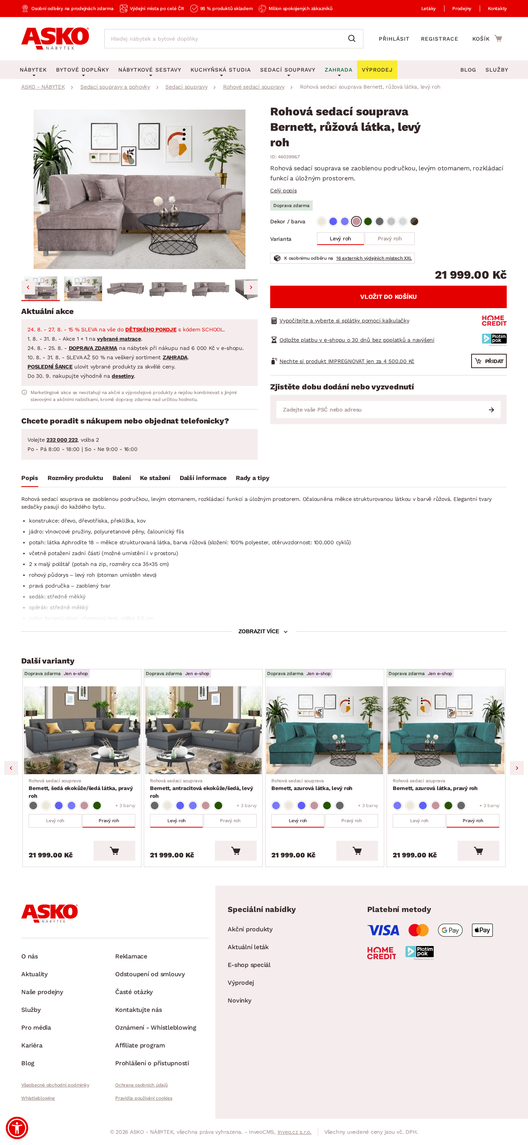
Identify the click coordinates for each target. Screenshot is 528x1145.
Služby (496, 70)
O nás (29, 956)
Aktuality (34, 974)
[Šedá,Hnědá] (414, 221)
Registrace (439, 39)
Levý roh (340, 238)
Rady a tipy (252, 478)
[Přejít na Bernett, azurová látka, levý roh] (325, 730)
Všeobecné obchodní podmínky (55, 1085)
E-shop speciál (249, 964)
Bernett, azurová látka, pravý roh (435, 784)
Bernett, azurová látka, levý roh (312, 784)
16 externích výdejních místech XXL (374, 258)
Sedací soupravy (287, 70)
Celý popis (283, 190)
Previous (11, 768)
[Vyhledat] (353, 38)
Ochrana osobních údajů (141, 1085)
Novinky (239, 1000)
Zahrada (339, 70)
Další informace (203, 478)
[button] (40, 288)
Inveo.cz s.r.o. (295, 1132)
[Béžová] (321, 221)
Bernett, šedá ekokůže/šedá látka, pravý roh (81, 788)
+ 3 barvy (125, 805)
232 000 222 (61, 440)
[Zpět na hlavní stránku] (55, 38)
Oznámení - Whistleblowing (155, 1027)
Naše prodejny (42, 992)
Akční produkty (250, 929)
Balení (121, 478)
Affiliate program (140, 1045)
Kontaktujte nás (138, 1009)
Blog (468, 70)
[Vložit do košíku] (114, 851)
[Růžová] (356, 221)
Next (517, 768)
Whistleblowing (38, 1098)
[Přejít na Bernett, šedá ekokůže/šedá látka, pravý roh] (82, 730)
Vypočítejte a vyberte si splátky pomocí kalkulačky (344, 320)
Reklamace (131, 956)
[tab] (29, 479)
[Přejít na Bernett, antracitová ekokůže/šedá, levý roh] (203, 730)
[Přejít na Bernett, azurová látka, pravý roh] (446, 730)
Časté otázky (134, 992)
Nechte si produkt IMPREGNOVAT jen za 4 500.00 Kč (346, 361)
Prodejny (461, 8)
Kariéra (31, 1045)
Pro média (36, 1027)
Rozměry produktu (75, 478)
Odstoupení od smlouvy (150, 974)
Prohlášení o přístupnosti (152, 1063)
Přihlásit (394, 39)
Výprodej (241, 982)
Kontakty (497, 8)
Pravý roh (390, 238)
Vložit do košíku (388, 296)
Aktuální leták (248, 947)
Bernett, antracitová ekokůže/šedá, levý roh (201, 788)
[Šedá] (379, 221)
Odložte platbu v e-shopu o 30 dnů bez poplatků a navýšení (356, 340)
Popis (29, 478)
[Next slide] (251, 288)
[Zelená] (368, 221)
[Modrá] (333, 221)
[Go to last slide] (28, 288)
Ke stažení (155, 478)
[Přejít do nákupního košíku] (487, 38)
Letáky (428, 8)
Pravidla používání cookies (143, 1098)
